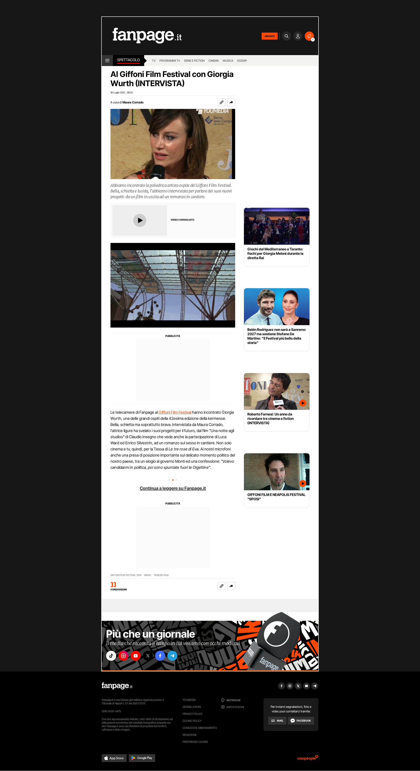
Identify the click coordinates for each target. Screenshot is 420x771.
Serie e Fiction (194, 60)
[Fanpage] (117, 685)
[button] (231, 102)
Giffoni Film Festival (175, 412)
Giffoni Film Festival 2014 (126, 575)
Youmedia (189, 699)
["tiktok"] (111, 656)
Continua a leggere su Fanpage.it (173, 488)
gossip (242, 60)
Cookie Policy (192, 720)
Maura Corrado (133, 102)
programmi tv (169, 60)
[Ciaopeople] (307, 759)
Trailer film (161, 575)
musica (228, 60)
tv (154, 60)
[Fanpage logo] (142, 36)
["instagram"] (123, 656)
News (147, 575)
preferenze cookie (195, 741)
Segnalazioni (192, 706)
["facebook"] (160, 656)
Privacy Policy (192, 713)
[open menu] (107, 60)
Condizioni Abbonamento (200, 727)
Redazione (190, 734)
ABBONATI (269, 36)
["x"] (148, 656)
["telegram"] (172, 656)
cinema (213, 60)
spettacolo (128, 60)
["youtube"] (136, 656)
